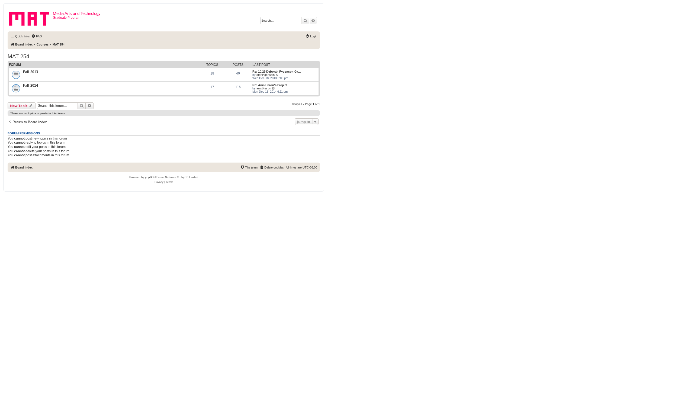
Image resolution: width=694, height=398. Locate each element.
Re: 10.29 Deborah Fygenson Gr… (276, 71)
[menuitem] (36, 36)
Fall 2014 (30, 85)
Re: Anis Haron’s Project (269, 85)
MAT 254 (18, 56)
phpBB (149, 177)
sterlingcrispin (265, 74)
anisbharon (263, 88)
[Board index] (31, 17)
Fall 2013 (30, 72)
